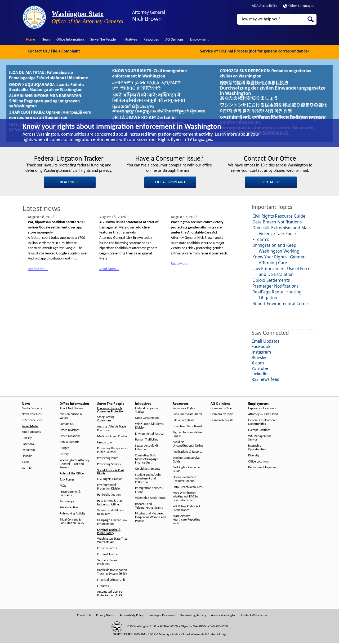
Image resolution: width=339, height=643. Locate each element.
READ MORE (69, 182)
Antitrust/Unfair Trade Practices (111, 428)
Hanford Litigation (109, 494)
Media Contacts (32, 408)
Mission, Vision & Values (71, 416)
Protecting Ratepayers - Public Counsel (112, 450)
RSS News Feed (32, 420)
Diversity (253, 455)
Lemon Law (104, 442)
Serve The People (103, 40)
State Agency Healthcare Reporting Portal (186, 519)
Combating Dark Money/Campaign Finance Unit (146, 459)
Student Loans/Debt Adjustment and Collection (148, 478)
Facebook (28, 444)
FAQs (63, 485)
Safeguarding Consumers (105, 419)
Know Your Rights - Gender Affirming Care (278, 260)
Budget (64, 448)
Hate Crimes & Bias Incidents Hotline (109, 502)
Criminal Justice (107, 554)
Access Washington (223, 615)
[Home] (34, 17)
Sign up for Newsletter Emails (187, 434)
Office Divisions (69, 430)
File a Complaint (183, 420)
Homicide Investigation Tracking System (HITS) (112, 572)
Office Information (70, 40)
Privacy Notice (69, 507)
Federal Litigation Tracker (146, 410)
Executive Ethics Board (187, 426)
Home (30, 40)
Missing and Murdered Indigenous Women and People (150, 517)
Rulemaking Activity (72, 513)
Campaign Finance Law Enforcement (112, 522)
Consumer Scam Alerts (187, 414)
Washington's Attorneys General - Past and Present (75, 464)
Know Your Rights (184, 408)
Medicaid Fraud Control (112, 436)
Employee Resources (162, 615)
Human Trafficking (146, 439)
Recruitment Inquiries (262, 467)
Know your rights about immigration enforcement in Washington (122, 127)
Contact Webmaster (254, 615)
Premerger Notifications (275, 286)
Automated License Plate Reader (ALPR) (110, 593)
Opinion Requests (222, 420)
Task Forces (67, 479)
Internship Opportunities (257, 447)
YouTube (27, 468)
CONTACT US (271, 182)
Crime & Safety (107, 548)
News (46, 40)
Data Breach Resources (188, 487)
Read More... (38, 269)
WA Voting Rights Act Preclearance (186, 508)
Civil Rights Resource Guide (278, 216)
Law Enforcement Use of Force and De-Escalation (281, 271)
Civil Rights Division (109, 479)
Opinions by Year (221, 408)
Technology (67, 501)
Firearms (260, 239)
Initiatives (129, 40)
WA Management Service (259, 438)
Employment (199, 40)
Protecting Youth (107, 458)
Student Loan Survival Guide (186, 459)
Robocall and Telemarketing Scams (149, 506)
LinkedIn (27, 456)
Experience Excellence (262, 408)
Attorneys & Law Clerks (263, 414)
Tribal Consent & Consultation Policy (72, 521)
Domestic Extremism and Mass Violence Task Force (281, 230)
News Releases (32, 414)
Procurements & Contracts (70, 493)
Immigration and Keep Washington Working (276, 248)
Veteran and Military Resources (110, 512)
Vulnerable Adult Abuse (150, 498)
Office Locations (70, 436)
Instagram (28, 450)
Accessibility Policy (131, 615)
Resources (151, 40)
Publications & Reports (187, 451)
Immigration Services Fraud (149, 490)
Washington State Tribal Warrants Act (112, 540)
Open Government (147, 418)
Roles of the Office (72, 473)
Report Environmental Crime (280, 303)
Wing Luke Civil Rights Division (149, 425)
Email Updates (31, 432)
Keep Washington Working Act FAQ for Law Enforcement (186, 496)
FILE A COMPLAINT (170, 182)
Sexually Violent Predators (107, 562)
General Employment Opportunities (262, 422)
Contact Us (67, 424)
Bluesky (27, 438)
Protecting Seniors (109, 464)
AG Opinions (174, 40)
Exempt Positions (259, 430)
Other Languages (301, 6)
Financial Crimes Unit (111, 580)
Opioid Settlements (271, 280)
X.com (26, 462)
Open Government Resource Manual (185, 479)
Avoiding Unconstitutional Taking (188, 444)
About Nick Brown (71, 408)
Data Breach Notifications (277, 222)
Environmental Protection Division (109, 486)
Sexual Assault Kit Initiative (146, 447)
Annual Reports (69, 442)
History (64, 454)
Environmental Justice (149, 433)
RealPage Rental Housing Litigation (277, 295)
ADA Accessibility (264, 6)
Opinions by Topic (222, 414)
